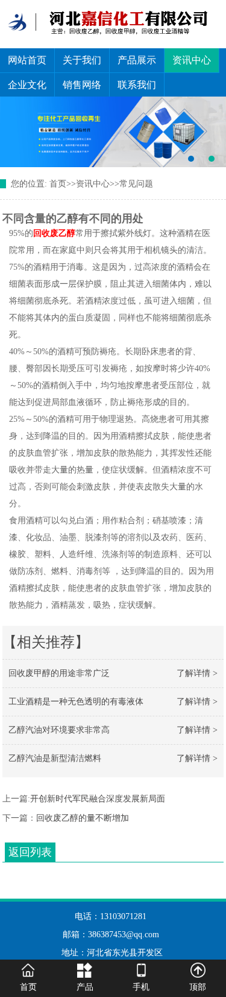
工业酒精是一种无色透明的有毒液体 (75, 701)
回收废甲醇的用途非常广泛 (59, 673)
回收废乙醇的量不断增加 (82, 818)
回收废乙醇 (54, 233)
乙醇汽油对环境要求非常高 (59, 729)
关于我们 (82, 60)
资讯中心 (191, 60)
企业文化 (27, 85)
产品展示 (137, 60)
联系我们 (137, 85)
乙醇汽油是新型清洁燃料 (54, 758)
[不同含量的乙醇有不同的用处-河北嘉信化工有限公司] (113, 133)
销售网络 (82, 85)
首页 (57, 183)
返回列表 (30, 852)
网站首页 (27, 60)
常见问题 (136, 183)
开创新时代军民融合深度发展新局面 (97, 798)
